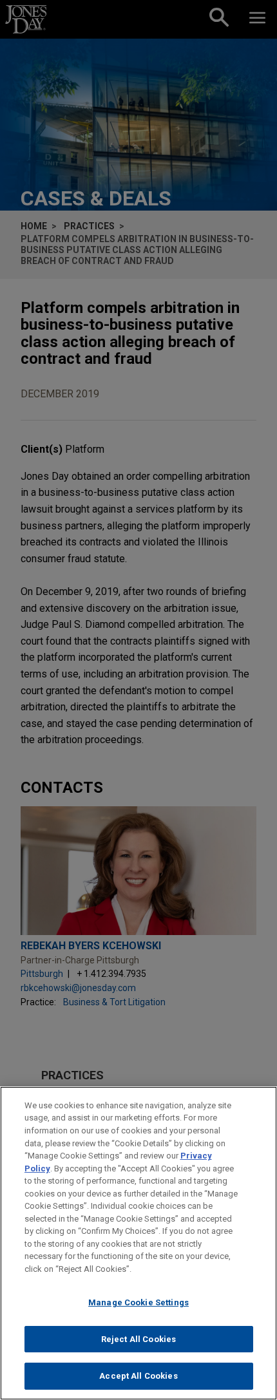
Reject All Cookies (138, 1339)
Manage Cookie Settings (138, 1302)
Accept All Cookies (138, 1376)
